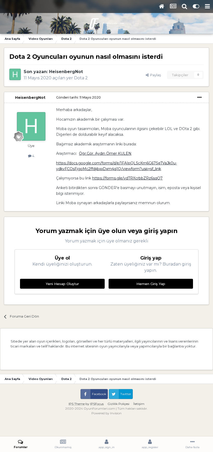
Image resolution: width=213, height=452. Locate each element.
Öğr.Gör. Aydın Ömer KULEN (105, 153)
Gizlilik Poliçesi (118, 404)
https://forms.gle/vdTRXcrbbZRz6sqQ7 (127, 178)
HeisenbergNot (66, 71)
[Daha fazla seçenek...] (199, 97)
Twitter (126, 394)
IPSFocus (97, 404)
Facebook (99, 394)
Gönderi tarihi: (78, 97)
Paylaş (155, 75)
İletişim (138, 404)
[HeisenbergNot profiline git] (15, 74)
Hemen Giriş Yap (150, 284)
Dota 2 (81, 77)
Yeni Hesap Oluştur (62, 284)
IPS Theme (77, 404)
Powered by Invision (106, 413)
